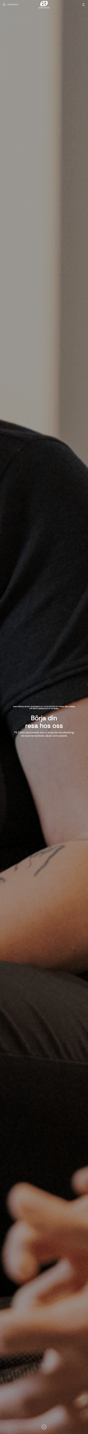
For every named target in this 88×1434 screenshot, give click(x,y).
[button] (83, 4)
